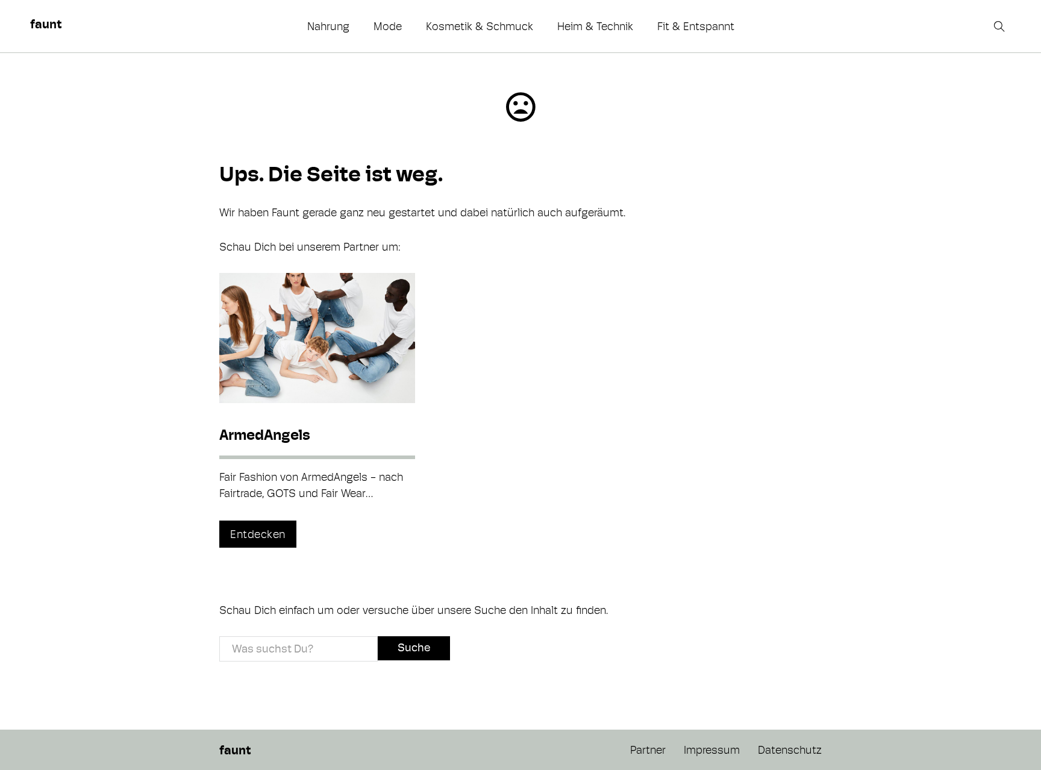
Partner (648, 749)
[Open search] (1000, 26)
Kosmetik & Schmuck (479, 26)
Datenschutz (790, 749)
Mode (388, 26)
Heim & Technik (595, 26)
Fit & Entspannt (695, 26)
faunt (45, 24)
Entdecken (258, 534)
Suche (414, 647)
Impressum (712, 749)
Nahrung (328, 26)
